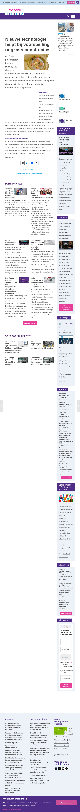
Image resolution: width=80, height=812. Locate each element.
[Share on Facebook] (32, 163)
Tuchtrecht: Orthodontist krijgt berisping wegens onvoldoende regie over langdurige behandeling (14, 736)
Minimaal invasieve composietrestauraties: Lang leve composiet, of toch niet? (13, 726)
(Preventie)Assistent (66, 670)
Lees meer (71, 2)
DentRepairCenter (65, 333)
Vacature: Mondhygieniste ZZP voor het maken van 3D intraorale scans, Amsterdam (66, 573)
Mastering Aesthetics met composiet (64, 395)
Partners (69, 120)
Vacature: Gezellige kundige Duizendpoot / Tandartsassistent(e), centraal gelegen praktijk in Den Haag (66, 588)
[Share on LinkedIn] (27, 163)
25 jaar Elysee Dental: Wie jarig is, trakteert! (65, 423)
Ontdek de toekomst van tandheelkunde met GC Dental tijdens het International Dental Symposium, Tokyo (65, 453)
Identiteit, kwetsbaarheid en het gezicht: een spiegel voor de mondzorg (15, 760)
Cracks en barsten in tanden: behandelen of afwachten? (13, 790)
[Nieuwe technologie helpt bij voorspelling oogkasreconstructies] (37, 62)
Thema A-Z (39, 173)
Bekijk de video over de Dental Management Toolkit (62, 743)
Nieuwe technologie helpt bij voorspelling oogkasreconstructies (28, 44)
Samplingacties (64, 99)
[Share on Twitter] (37, 163)
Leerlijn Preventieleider (64, 415)
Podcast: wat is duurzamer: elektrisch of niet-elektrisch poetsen (15, 783)
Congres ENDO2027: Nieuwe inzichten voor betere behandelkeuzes (42, 193)
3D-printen (32, 173)
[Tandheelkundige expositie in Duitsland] (1, 406)
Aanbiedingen (64, 112)
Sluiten (18, 809)
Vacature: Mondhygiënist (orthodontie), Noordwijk (64, 603)
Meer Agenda (71, 54)
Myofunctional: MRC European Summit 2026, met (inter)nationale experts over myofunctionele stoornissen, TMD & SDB (66, 436)
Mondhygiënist (67, 666)
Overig (65, 672)
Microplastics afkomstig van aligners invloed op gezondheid (14, 768)
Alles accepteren (66, 803)
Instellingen (66, 808)
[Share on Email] (23, 163)
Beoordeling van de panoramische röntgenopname (12, 745)
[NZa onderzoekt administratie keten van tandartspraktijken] (78, 406)
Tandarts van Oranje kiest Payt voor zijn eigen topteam (10, 193)
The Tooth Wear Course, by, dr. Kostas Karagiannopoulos (65, 466)
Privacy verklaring (9, 809)
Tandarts (65, 664)
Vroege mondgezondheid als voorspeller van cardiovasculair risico (14, 775)
